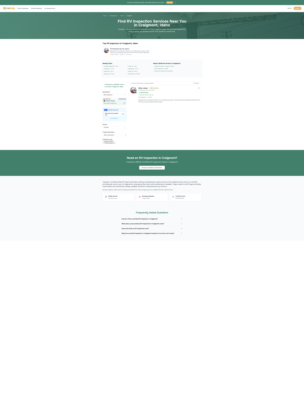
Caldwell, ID (109, 69)
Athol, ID (132, 66)
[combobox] (114, 95)
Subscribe (169, 2)
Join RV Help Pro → (114, 118)
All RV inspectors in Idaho (161, 68)
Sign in (289, 8)
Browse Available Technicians (152, 168)
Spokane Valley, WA (111, 66)
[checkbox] (103, 141)
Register (297, 8)
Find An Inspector (36, 8)
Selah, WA (109, 71)
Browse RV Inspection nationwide (164, 71)
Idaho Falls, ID (134, 74)
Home (104, 15)
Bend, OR (132, 71)
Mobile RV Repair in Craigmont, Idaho (164, 66)
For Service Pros (49, 8)
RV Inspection (113, 15)
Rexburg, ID (109, 74)
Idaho (121, 15)
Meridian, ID (133, 69)
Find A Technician (22, 8)
